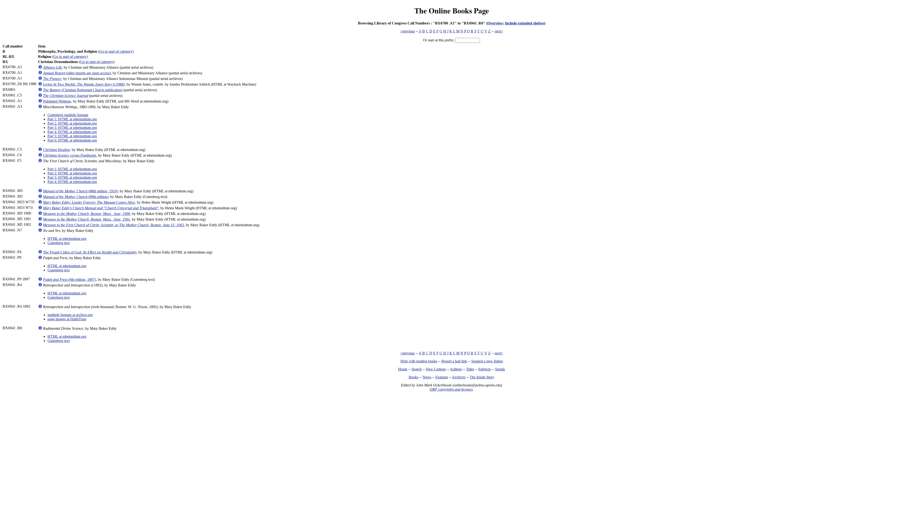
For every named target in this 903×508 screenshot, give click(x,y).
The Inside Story (482, 377)
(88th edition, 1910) (80, 191)
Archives (458, 377)
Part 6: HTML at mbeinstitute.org (72, 140)
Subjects (484, 369)
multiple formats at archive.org (70, 315)
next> (499, 31)
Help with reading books (418, 361)
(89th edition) (75, 197)
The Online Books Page (451, 10)
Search (417, 369)
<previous (407, 31)
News (427, 377)
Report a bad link (454, 361)
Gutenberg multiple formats (68, 115)
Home (402, 369)
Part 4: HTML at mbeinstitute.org (72, 132)
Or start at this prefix (438, 40)
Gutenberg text (59, 243)
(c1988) (84, 84)
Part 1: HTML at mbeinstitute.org (72, 119)
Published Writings (57, 101)
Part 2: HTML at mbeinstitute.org (72, 123)
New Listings (436, 369)
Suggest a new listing (487, 361)
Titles (470, 369)
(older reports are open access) (77, 73)
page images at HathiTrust (67, 319)
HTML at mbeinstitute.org (67, 239)
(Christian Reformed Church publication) (83, 90)
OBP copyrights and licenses (451, 389)
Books (413, 377)
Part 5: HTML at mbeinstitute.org (72, 136)
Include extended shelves (524, 23)
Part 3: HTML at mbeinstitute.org (72, 128)
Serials (500, 369)
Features (442, 377)
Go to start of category (115, 51)
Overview (495, 23)
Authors (456, 369)
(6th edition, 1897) (69, 280)
